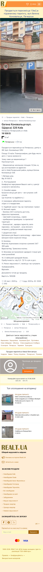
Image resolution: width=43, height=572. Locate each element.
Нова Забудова (6, 343)
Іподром (4, 354)
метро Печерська (10, 121)
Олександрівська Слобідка (30, 343)
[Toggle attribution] (40, 317)
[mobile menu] (39, 4)
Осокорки (4, 345)
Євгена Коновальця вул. (27, 121)
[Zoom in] (40, 293)
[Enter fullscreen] (40, 289)
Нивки (10, 354)
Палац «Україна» (20, 354)
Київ (22, 117)
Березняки (5, 340)
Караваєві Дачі (24, 340)
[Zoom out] (40, 296)
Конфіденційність (17, 555)
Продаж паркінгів (12, 117)
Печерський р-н (34, 324)
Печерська (31, 354)
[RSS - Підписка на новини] (14, 522)
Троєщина (28, 345)
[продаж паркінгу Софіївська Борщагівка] (8, 431)
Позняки (39, 354)
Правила (5, 555)
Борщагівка (14, 340)
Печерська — (13, 142)
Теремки (20, 345)
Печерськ (29, 117)
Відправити (33, 532)
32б (27, 331)
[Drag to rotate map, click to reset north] (40, 299)
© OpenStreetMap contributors (30, 317)
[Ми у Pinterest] (8, 522)
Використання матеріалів (11, 558)
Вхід (34, 4)
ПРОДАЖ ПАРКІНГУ (22, 394)
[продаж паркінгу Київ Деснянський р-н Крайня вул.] (8, 415)
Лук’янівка (35, 340)
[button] (21, 303)
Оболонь (16, 343)
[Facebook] (4, 522)
